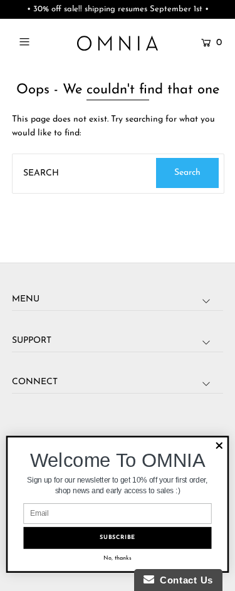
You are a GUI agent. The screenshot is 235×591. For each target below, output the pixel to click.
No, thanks (117, 558)
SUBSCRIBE (117, 538)
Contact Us (183, 580)
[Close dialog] (219, 445)
